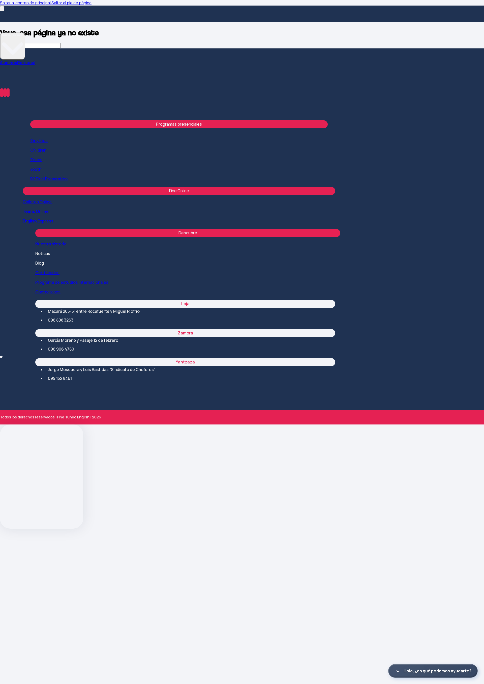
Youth (35, 169)
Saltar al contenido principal (25, 3)
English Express (38, 221)
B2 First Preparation (49, 179)
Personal (26, 62)
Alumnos (8, 62)
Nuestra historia (50, 244)
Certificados (47, 272)
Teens (36, 159)
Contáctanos (47, 292)
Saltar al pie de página (71, 3)
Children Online (37, 202)
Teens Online (36, 211)
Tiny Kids (39, 140)
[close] (2, 8)
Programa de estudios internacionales (71, 282)
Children (38, 150)
